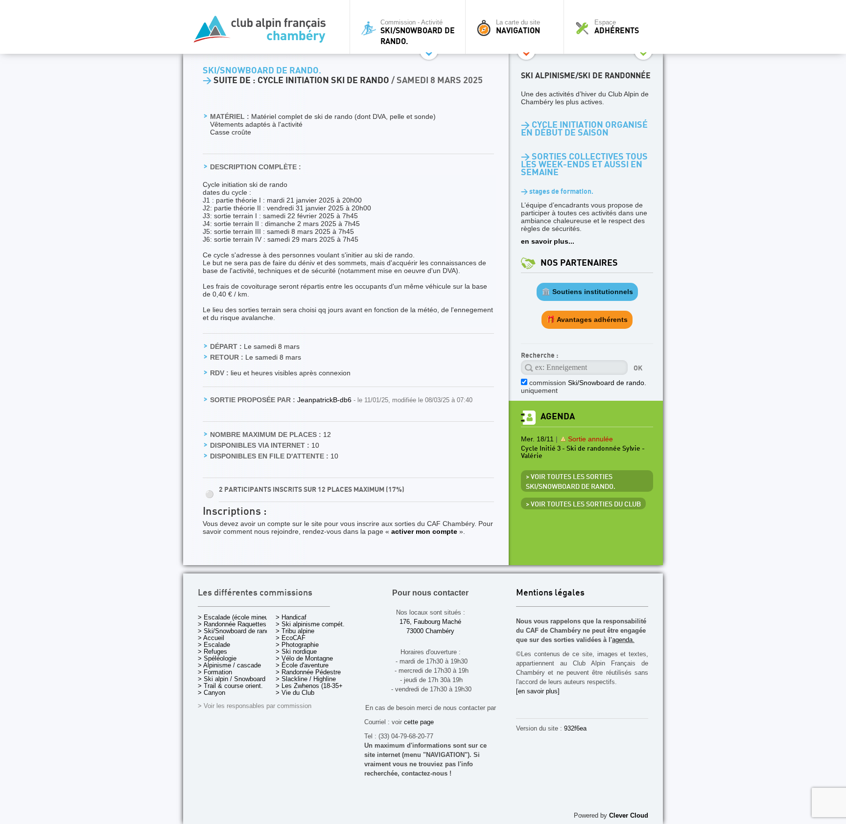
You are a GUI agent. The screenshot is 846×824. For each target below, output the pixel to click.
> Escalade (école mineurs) (237, 617)
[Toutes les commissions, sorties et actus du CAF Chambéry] (264, 32)
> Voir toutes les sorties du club (583, 504)
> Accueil (211, 637)
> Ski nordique (296, 651)
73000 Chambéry (430, 631)
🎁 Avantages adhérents (587, 319)
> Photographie (297, 644)
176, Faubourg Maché (430, 621)
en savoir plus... (547, 241)
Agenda (557, 416)
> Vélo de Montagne (304, 658)
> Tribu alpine (295, 631)
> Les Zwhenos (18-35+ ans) (316, 685)
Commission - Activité (417, 32)
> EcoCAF (291, 637)
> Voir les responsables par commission (254, 706)
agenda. (623, 639)
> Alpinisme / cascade (229, 665)
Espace (616, 27)
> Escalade (214, 644)
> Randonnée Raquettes (232, 624)
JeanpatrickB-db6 (325, 400)
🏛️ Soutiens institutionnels (587, 292)
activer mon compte (424, 531)
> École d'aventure (302, 665)
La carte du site (518, 27)
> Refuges (212, 651)
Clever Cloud (628, 815)
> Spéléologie (217, 658)
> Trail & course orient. (230, 685)
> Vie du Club (295, 692)
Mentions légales (550, 593)
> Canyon (211, 692)
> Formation (215, 672)
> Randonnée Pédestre (308, 672)
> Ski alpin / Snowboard (231, 679)
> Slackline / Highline (306, 679)
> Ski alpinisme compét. (310, 624)
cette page (419, 722)
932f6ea (575, 728)
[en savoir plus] (538, 691)
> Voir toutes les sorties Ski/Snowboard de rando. (570, 482)
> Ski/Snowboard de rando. (236, 631)
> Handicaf (291, 617)
